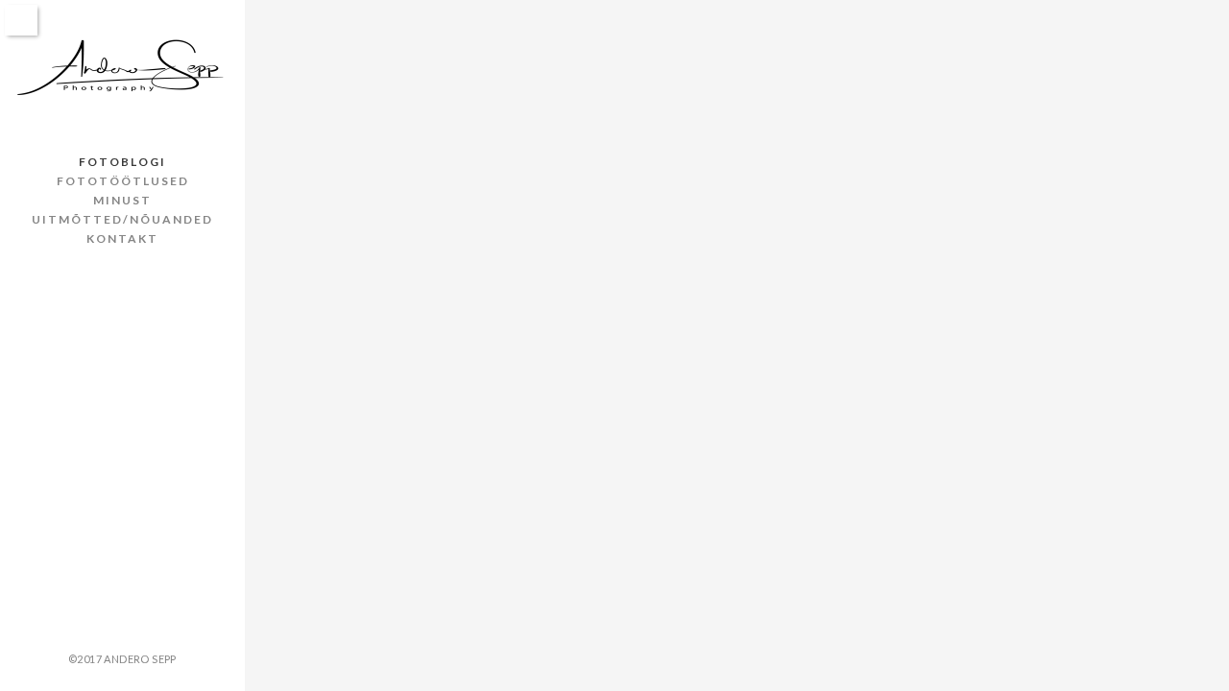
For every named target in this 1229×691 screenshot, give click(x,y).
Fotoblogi (122, 162)
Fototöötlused (123, 181)
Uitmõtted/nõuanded (122, 219)
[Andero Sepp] (122, 68)
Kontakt (122, 238)
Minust (122, 200)
